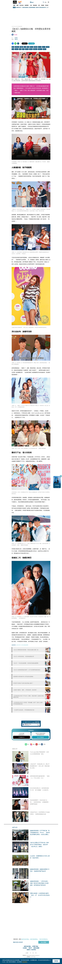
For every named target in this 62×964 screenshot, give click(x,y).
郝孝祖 (44, 49)
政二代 (43, 47)
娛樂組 (16, 37)
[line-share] (15, 43)
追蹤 (34, 744)
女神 (25, 47)
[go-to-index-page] (32, 2)
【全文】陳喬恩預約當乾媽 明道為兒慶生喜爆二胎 (25, 649)
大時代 (16, 49)
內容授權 (25, 948)
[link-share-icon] (18, 43)
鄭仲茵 (31, 49)
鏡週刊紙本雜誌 (25, 939)
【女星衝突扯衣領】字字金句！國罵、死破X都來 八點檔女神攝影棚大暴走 (28, 696)
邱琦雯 (27, 49)
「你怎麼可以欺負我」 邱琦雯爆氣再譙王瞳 (23, 710)
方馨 (13, 49)
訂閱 (39, 744)
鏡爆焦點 (35, 49)
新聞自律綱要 (36, 948)
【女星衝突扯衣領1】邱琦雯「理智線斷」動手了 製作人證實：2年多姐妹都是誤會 (28, 703)
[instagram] (33, 953)
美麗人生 (40, 49)
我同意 (56, 961)
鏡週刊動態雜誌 (34, 939)
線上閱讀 (43, 942)
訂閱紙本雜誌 (14, 2)
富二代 (39, 47)
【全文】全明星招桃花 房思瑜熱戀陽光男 (23, 656)
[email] (36, 953)
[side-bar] (48, 2)
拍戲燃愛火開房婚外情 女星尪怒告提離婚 (23, 676)
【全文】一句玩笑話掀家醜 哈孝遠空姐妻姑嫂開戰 (25, 663)
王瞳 (28, 47)
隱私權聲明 (24, 962)
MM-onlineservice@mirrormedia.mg (32, 955)
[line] (26, 953)
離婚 (13, 47)
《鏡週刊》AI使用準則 (31, 949)
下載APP (30, 948)
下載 (44, 744)
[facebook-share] (13, 43)
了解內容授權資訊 (43, 939)
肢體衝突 (17, 47)
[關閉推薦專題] (61, 476)
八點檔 (47, 47)
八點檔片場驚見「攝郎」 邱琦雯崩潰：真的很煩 (24, 690)
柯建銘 (21, 47)
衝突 (23, 49)
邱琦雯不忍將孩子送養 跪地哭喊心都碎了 (23, 683)
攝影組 (16, 39)
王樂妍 (35, 47)
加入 (28, 744)
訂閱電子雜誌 (35, 946)
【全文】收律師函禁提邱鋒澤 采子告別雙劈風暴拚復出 (26, 670)
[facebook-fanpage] (30, 953)
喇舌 (20, 49)
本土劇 (31, 47)
